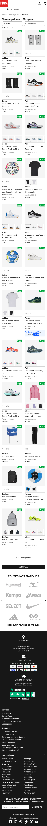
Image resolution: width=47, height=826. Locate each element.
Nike (4, 232)
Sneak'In (27, 774)
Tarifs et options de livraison (12, 747)
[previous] (1, 600)
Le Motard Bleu (8, 787)
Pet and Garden (30, 766)
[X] (31, 822)
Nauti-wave (6, 793)
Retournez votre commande (23, 685)
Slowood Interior (30, 769)
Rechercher (14, 9)
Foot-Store (6, 771)
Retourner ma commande (11, 721)
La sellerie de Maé (9, 785)
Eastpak (5, 494)
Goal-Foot (6, 777)
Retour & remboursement (11, 739)
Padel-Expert (29, 761)
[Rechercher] (8, 9)
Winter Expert (29, 793)
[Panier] (45, 3)
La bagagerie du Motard (11, 782)
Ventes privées (14, 15)
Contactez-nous (23, 644)
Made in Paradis (8, 790)
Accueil (4, 15)
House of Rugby (8, 779)
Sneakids (28, 777)
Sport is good (29, 779)
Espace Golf (6, 769)
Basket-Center (7, 758)
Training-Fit (28, 782)
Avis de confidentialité (10, 750)
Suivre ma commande (10, 718)
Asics (27, 101)
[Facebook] (10, 822)
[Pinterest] (21, 822)
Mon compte (6, 713)
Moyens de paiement (10, 745)
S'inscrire (37, 807)
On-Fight (27, 758)
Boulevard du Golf (9, 761)
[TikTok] (26, 822)
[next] (45, 600)
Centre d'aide (7, 716)
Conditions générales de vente (13, 737)
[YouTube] (36, 822)
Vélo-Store (28, 790)
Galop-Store (6, 774)
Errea (27, 58)
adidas (5, 58)
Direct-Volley (7, 766)
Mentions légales (8, 742)
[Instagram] (15, 822)
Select (4, 186)
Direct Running (7, 764)
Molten (5, 453)
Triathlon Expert (30, 787)
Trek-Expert (28, 785)
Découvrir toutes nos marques (23, 625)
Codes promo (7, 724)
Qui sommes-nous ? (9, 731)
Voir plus (23, 567)
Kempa (28, 275)
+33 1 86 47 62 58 (23, 651)
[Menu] (2, 9)
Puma (27, 318)
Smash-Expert (29, 771)
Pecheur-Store (30, 764)
